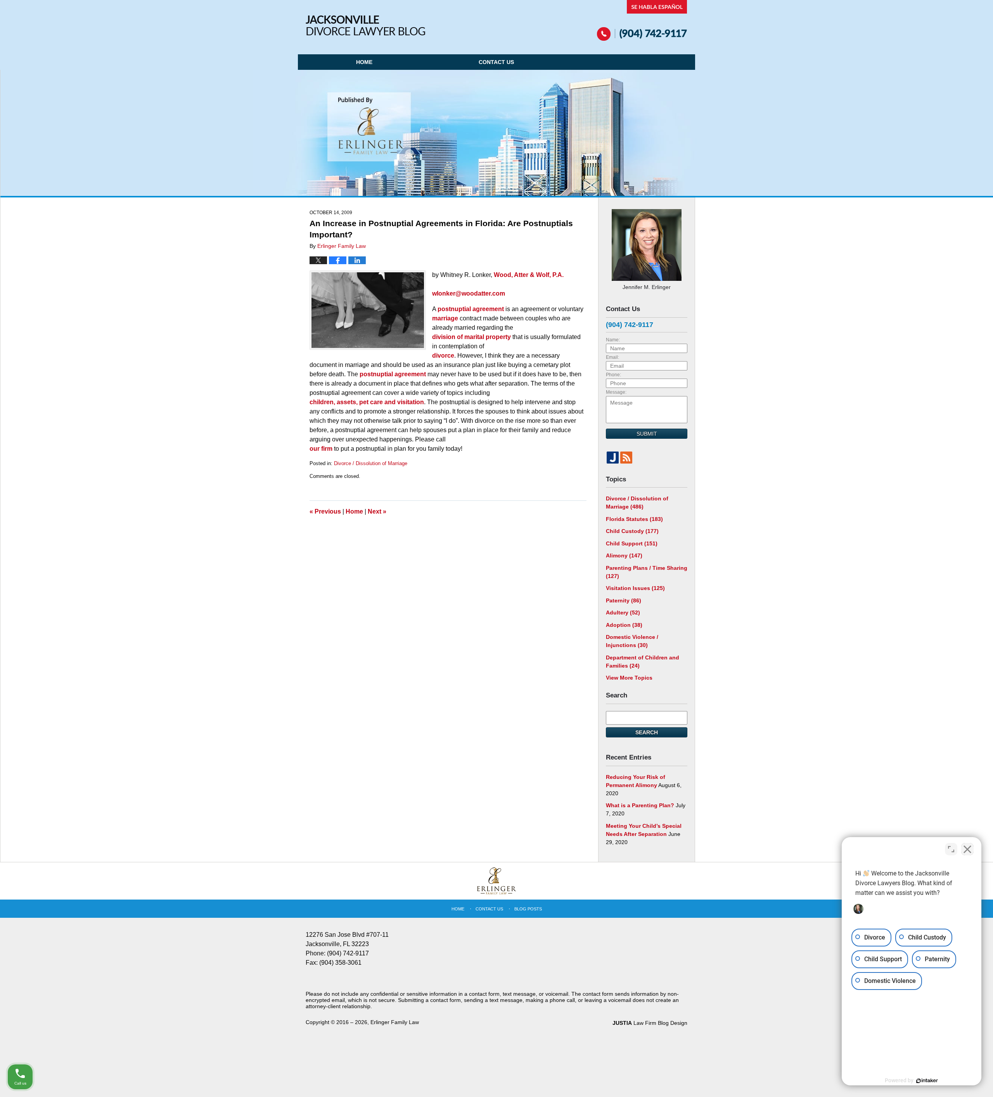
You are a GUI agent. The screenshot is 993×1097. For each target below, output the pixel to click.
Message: (616, 392)
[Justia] (612, 458)
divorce (443, 355)
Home (364, 62)
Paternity (623, 600)
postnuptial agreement (471, 309)
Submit (647, 434)
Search (646, 732)
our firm (321, 448)
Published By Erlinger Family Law (642, 20)
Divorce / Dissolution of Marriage (370, 463)
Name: (613, 340)
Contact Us (496, 62)
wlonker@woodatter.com (468, 293)
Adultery (623, 612)
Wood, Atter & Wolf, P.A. (529, 275)
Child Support (631, 543)
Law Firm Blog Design (649, 1023)
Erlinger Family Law (394, 1022)
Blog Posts (528, 909)
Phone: (613, 374)
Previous (325, 511)
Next (377, 511)
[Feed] (626, 458)
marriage (445, 318)
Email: (612, 357)
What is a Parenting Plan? (640, 805)
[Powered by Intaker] (927, 1080)
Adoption (624, 625)
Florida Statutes (634, 519)
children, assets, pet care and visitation (367, 402)
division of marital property (471, 337)
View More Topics (629, 678)
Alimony (624, 555)
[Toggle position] (951, 849)
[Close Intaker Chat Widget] (967, 849)
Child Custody (632, 531)
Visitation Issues (635, 588)
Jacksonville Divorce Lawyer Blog (365, 25)
